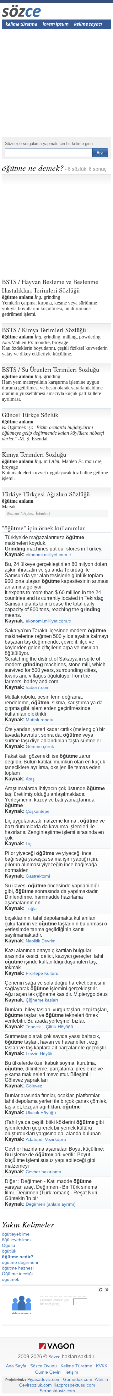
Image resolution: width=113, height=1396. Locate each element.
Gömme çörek (40, 746)
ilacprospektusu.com (74, 1385)
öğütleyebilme (16, 1234)
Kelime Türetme (76, 1365)
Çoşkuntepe (38, 811)
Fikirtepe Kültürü (42, 973)
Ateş (30, 778)
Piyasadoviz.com (44, 1379)
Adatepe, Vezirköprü (46, 1139)
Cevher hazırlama (43, 1171)
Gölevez (34, 1085)
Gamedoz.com (77, 1379)
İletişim (71, 1372)
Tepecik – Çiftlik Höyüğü (49, 1026)
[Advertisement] (56, 224)
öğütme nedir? (17, 1256)
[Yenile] (100, 1289)
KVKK (101, 1365)
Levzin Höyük (39, 1053)
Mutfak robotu (39, 719)
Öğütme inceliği (17, 1273)
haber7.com (38, 687)
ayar (62, 473)
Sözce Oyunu (43, 1365)
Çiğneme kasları (42, 999)
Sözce (54, 1356)
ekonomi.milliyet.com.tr (48, 554)
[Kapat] (106, 1289)
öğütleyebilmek (17, 1239)
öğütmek (10, 1279)
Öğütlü (8, 1245)
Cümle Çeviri (48, 1372)
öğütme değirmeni (20, 1262)
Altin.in (101, 1379)
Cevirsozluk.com (35, 1385)
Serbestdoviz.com (57, 1390)
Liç (28, 843)
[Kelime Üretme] (21, 24)
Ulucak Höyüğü (41, 1112)
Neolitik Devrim (41, 940)
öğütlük (9, 1251)
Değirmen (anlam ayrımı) (51, 1204)
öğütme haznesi (18, 1267)
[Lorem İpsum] (55, 24)
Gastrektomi (38, 876)
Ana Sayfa (16, 1365)
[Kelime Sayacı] (88, 24)
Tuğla (31, 908)
